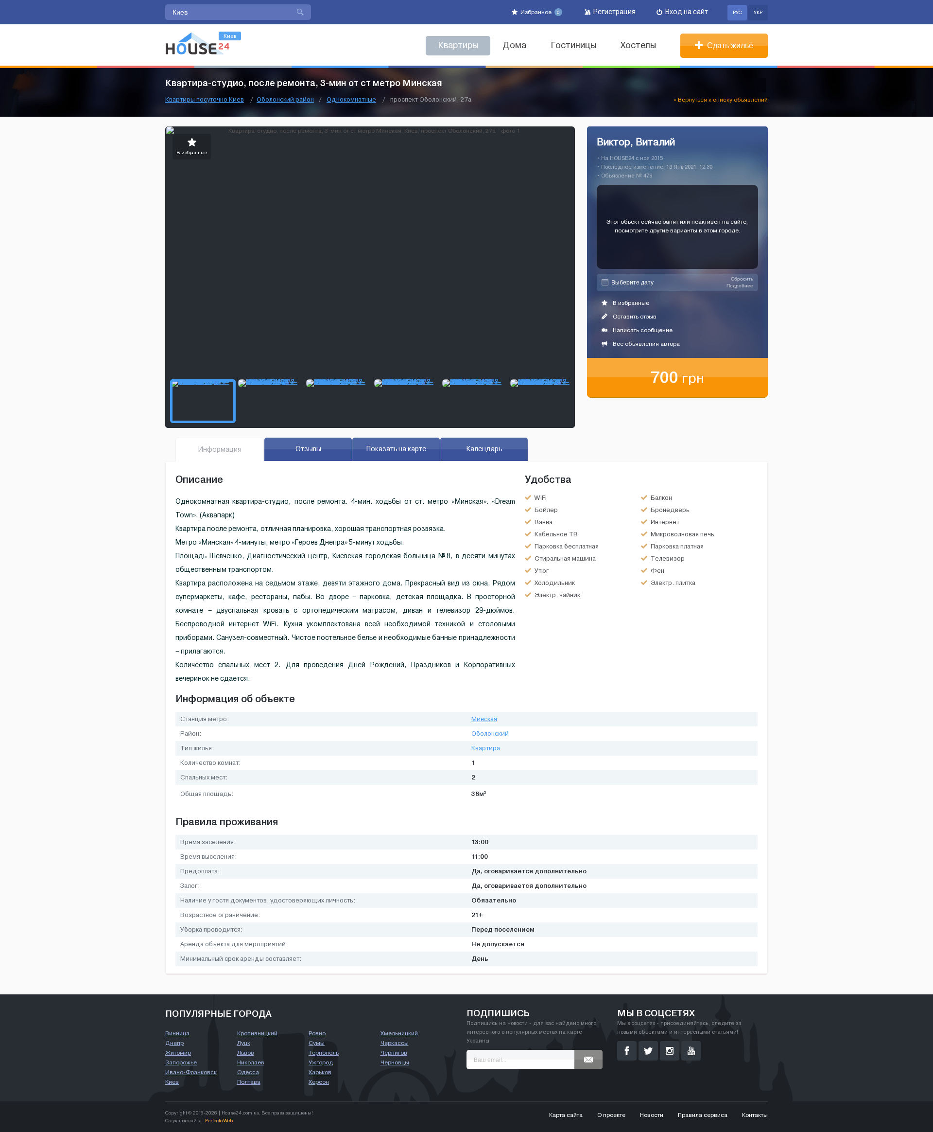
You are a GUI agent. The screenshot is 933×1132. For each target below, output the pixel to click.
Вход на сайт (686, 12)
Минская (484, 719)
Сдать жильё (729, 45)
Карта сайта (566, 1115)
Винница (177, 1033)
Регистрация (614, 12)
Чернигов (393, 1053)
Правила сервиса (702, 1115)
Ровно (317, 1033)
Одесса (248, 1072)
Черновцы (394, 1062)
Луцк (243, 1043)
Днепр (174, 1043)
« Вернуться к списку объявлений (721, 100)
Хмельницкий (399, 1033)
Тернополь (324, 1053)
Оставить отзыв (634, 316)
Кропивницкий (257, 1033)
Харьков (320, 1072)
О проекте (611, 1115)
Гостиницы (573, 45)
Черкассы (394, 1043)
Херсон (319, 1082)
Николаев (250, 1062)
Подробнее (739, 285)
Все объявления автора (645, 344)
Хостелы (638, 45)
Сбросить (742, 279)
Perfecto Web (219, 1120)
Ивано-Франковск (191, 1072)
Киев (172, 1082)
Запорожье (181, 1062)
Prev (173, 250)
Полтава (248, 1082)
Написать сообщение (642, 330)
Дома (514, 45)
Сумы (317, 1043)
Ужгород (321, 1062)
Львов (245, 1053)
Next (567, 250)
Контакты (755, 1115)
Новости (651, 1115)
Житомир (178, 1053)
